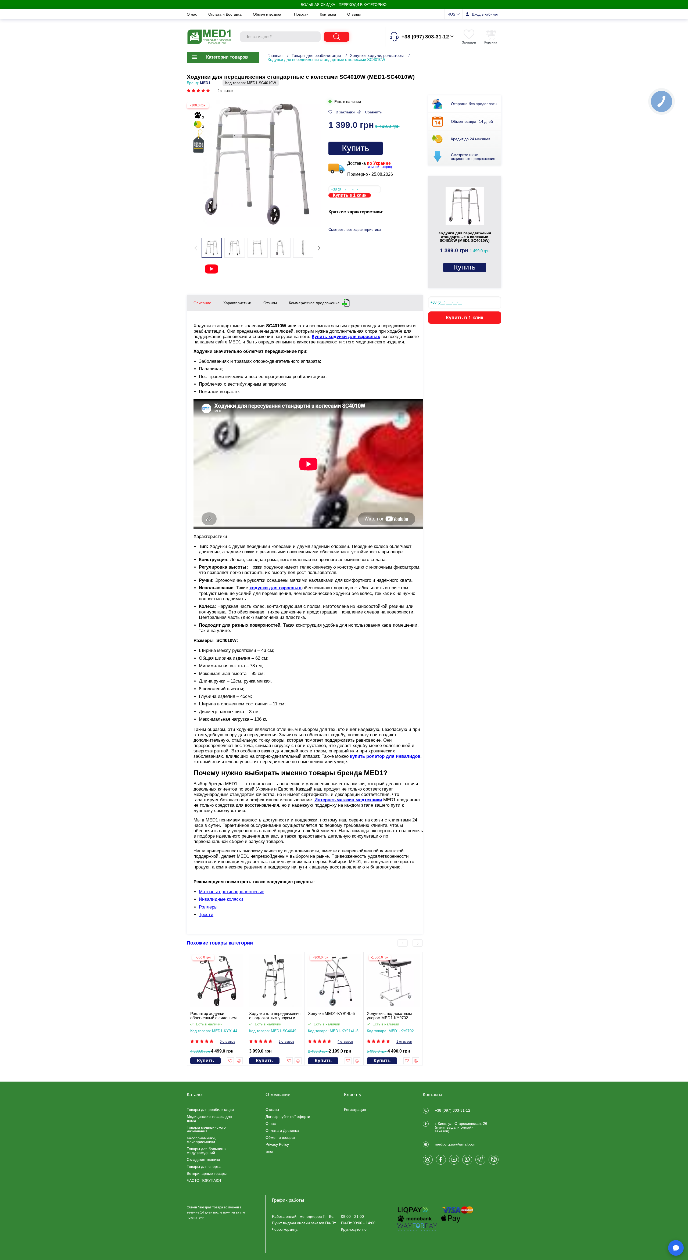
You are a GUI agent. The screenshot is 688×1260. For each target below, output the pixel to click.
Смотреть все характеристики (354, 230)
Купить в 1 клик (349, 195)
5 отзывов (227, 1041)
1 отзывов (404, 1041)
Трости (206, 914)
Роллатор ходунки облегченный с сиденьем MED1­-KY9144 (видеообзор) (216, 1015)
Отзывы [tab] (270, 303)
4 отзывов (345, 1041)
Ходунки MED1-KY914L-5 (331, 1013)
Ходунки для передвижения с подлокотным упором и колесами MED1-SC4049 (274, 1015)
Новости (302, 14)
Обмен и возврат (268, 14)
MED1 (205, 83)
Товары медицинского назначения (206, 1129)
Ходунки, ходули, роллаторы (377, 55)
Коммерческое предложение (314, 303)
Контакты (328, 14)
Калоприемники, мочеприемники (201, 1140)
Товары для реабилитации (316, 55)
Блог (270, 1151)
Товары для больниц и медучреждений (207, 1151)
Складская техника (203, 1159)
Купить (355, 148)
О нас (192, 14)
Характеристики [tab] (237, 303)
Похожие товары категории (220, 942)
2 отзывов (225, 91)
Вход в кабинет (485, 14)
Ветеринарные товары (207, 1173)
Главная (274, 55)
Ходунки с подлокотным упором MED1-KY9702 (389, 1015)
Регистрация (355, 1109)
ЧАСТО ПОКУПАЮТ (204, 1180)
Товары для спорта (204, 1166)
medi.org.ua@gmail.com (455, 1144)
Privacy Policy (277, 1144)
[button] (319, 248)
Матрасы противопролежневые (231, 891)
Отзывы (354, 14)
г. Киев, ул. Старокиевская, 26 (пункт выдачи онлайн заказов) (461, 1127)
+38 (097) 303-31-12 (452, 1110)
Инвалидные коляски (221, 899)
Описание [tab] (202, 303)
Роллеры (208, 907)
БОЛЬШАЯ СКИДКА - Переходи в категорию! (344, 4)
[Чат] (676, 1248)
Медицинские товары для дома (209, 1118)
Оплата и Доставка (225, 14)
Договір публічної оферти (288, 1116)
